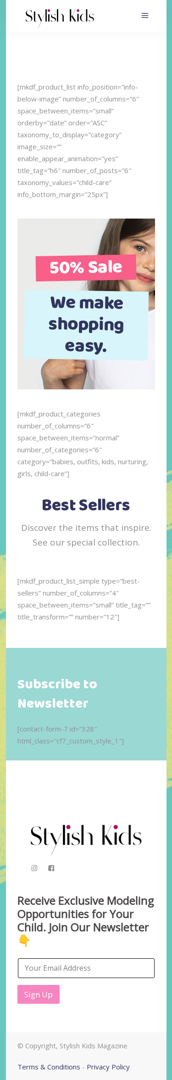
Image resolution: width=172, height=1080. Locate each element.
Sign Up (38, 994)
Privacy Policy (108, 1066)
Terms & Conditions (48, 1066)
